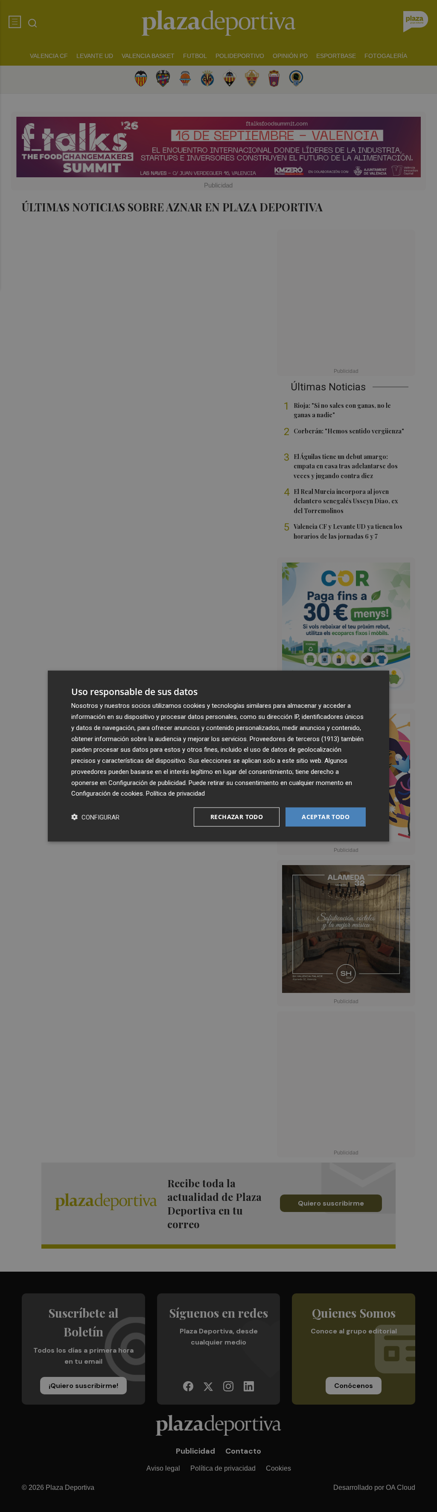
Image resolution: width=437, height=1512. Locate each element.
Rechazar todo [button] (236, 817)
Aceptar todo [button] (326, 817)
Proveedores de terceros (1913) (294, 738)
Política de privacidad (175, 793)
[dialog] (218, 756)
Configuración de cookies (107, 793)
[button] (95, 817)
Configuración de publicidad (147, 782)
